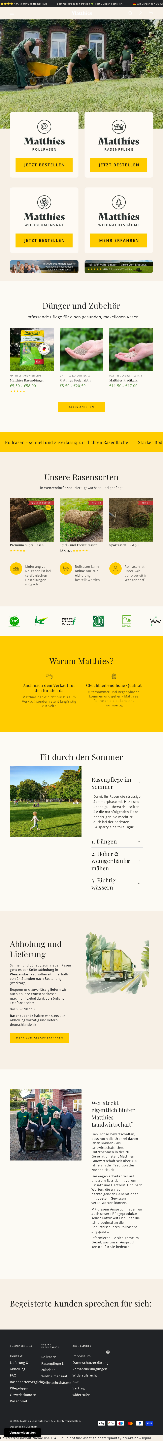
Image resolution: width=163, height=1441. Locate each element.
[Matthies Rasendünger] (32, 349)
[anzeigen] (44, 145)
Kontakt (16, 1356)
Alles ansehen (81, 407)
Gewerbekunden (23, 1395)
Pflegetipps (19, 1388)
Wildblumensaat (54, 1376)
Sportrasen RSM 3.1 (124, 545)
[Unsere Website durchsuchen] (130, 13)
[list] (81, 574)
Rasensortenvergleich (27, 1382)
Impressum (82, 1356)
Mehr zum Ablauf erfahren (39, 1037)
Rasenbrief (18, 1401)
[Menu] (12, 13)
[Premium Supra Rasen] (32, 520)
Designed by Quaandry (24, 1426)
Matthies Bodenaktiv (75, 380)
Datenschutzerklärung (91, 1362)
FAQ (13, 1375)
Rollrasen (48, 1357)
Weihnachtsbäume (56, 1382)
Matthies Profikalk (123, 380)
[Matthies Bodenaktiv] (81, 349)
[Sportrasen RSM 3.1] (131, 520)
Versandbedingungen (90, 1369)
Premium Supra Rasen (27, 545)
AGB (76, 1382)
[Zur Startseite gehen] (81, 13)
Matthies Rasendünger (27, 380)
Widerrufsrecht (85, 1375)
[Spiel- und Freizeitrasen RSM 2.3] (81, 520)
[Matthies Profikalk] (131, 349)
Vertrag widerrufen (23, 1432)
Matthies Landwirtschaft (35, 1421)
